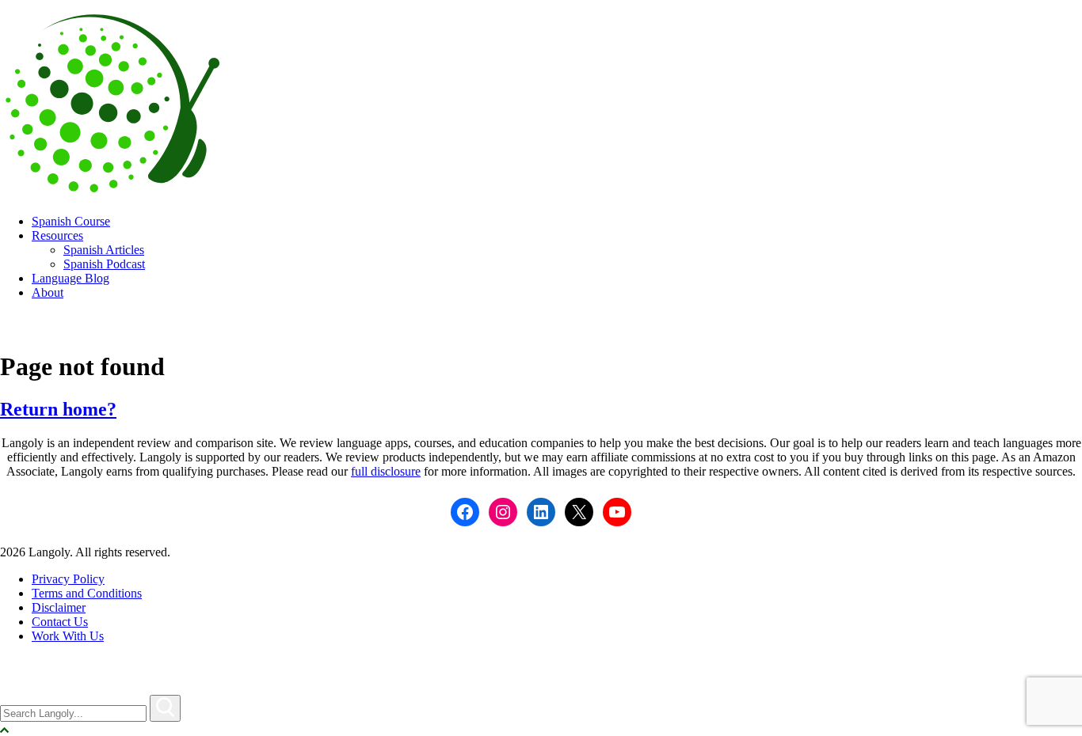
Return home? (58, 409)
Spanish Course (71, 221)
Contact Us (60, 621)
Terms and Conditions (87, 593)
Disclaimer (59, 607)
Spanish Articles (103, 249)
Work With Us (68, 636)
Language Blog (70, 278)
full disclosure (386, 471)
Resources (57, 235)
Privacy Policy (68, 579)
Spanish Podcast (104, 264)
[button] (165, 708)
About (47, 292)
